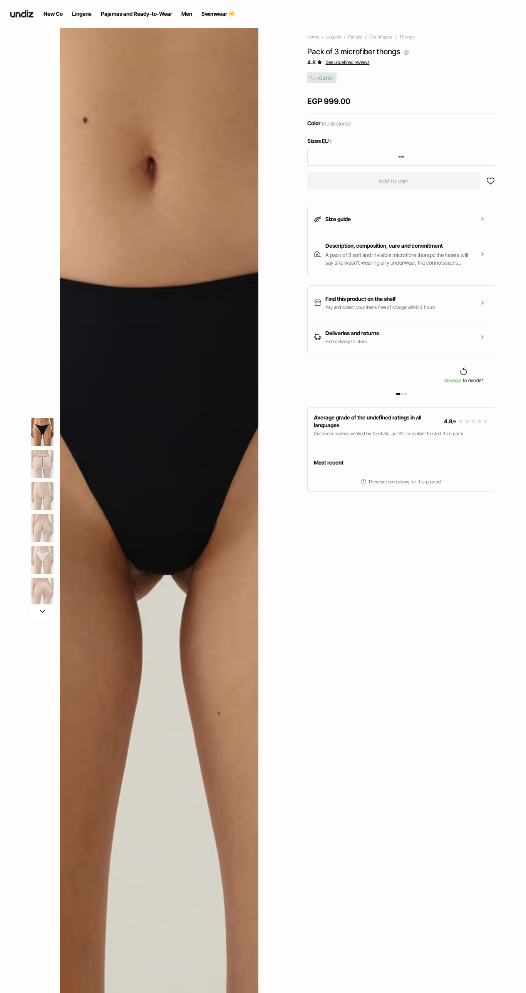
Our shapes (380, 37)
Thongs (407, 37)
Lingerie (333, 37)
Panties (355, 37)
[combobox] (401, 157)
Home (313, 37)
